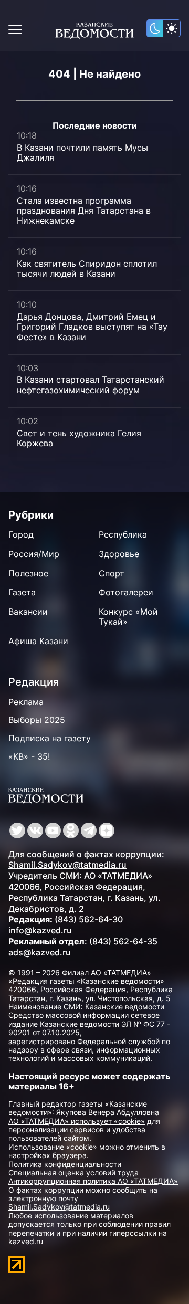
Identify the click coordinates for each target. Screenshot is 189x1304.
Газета (22, 592)
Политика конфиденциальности (64, 1164)
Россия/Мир (33, 554)
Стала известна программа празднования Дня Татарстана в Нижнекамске (84, 210)
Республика (123, 534)
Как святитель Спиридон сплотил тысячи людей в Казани (87, 268)
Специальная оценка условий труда (73, 1172)
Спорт (111, 573)
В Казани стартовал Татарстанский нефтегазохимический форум (90, 384)
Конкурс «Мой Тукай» (128, 616)
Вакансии (28, 611)
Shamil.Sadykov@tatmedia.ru (67, 864)
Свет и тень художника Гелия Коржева (79, 438)
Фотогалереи (126, 592)
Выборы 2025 (36, 719)
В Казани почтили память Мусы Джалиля (82, 152)
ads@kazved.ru (39, 952)
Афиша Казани (38, 641)
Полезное (28, 573)
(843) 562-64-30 (89, 919)
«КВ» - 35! (29, 756)
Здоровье (119, 554)
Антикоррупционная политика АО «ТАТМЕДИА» (93, 1180)
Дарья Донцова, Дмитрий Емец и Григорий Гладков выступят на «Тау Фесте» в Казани (92, 326)
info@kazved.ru (40, 930)
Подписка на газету (49, 738)
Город (21, 534)
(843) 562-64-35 (123, 941)
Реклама (26, 702)
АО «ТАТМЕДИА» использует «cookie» (76, 1121)
